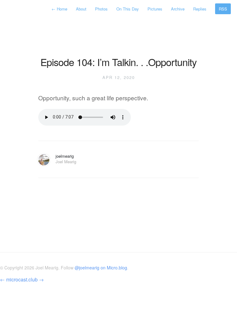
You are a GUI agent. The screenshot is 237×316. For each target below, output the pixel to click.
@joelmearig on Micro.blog (101, 267)
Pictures (155, 9)
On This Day (127, 9)
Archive (178, 9)
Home (60, 9)
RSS (223, 9)
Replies (199, 9)
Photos (101, 9)
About (81, 9)
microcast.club (22, 279)
